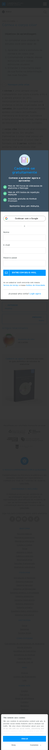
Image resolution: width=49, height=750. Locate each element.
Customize (34, 745)
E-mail (6, 245)
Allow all (24, 739)
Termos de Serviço (11, 285)
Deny (14, 745)
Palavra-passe (10, 258)
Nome (6, 232)
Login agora (35, 294)
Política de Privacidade (35, 285)
